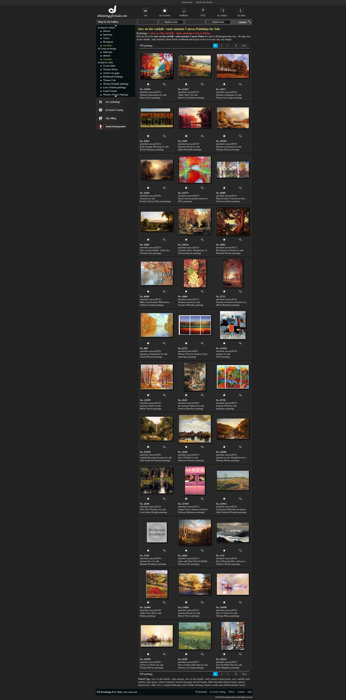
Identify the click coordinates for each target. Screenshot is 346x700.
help (250, 691)
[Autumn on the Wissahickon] (232, 428)
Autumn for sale (147, 198)
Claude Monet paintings (151, 357)
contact (242, 22)
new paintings (113, 101)
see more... (108, 45)
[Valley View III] (157, 584)
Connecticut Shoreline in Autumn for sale (235, 509)
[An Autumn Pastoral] (195, 377)
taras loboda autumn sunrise (232, 685)
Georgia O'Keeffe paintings (190, 305)
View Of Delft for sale (188, 457)
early (247, 679)
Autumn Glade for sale (150, 406)
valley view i (157, 685)
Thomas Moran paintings (227, 149)
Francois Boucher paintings (190, 408)
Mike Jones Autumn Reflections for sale (158, 302)
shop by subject (107, 27)
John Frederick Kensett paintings (155, 460)
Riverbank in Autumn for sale (229, 250)
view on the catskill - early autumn (167, 679)
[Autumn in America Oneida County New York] (233, 273)
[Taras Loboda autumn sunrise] (194, 169)
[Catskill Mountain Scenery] (156, 428)
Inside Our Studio (204, 2)
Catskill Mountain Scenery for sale (156, 457)
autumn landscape (172, 685)
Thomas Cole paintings (150, 253)
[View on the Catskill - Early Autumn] (156, 221)
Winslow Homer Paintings (115, 94)
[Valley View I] (194, 66)
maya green (151, 682)
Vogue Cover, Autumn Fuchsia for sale (196, 509)
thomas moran (230, 682)
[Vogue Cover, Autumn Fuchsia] (195, 480)
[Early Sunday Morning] (156, 117)
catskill (240, 679)
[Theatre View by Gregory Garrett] (194, 325)
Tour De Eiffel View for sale (229, 665)
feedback (184, 15)
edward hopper (200, 682)
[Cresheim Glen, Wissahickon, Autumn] (194, 221)
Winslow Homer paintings (228, 564)
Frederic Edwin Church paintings (155, 201)
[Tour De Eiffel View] (233, 636)
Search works (171, 22)
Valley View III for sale (150, 613)
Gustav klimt (109, 65)
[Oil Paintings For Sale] (112, 18)
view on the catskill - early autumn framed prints (208, 679)
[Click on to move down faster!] (116, 96)
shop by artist (106, 62)
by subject (222, 15)
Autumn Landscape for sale (228, 95)
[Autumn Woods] (194, 117)
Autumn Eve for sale (149, 561)
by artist (241, 15)
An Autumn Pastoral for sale (191, 406)
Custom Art (187, 2)
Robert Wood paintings (150, 408)
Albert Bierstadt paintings (189, 149)
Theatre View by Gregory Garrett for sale (197, 354)
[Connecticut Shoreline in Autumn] (232, 480)
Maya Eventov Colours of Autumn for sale (235, 198)
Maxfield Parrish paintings (228, 253)
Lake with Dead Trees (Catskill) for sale (196, 561)
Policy (231, 691)
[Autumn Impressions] (156, 66)
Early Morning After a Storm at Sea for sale (236, 561)
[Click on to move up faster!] (116, 25)
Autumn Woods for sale (189, 146)
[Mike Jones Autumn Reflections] (156, 273)
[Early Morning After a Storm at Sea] (232, 532)
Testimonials (201, 691)
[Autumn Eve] (156, 532)
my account (164, 15)
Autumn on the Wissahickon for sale (233, 457)
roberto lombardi (166, 682)
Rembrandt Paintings (113, 76)
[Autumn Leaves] (194, 273)
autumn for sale (223, 354)
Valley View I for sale (188, 95)
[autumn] (233, 325)
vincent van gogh (183, 682)
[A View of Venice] (156, 636)
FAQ (203, 15)
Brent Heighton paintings (227, 667)
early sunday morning (192, 685)
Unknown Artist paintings (228, 201)
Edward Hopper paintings (152, 149)
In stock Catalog (217, 691)
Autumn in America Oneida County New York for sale (241, 302)
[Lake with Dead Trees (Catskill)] (194, 532)
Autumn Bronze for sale (189, 613)
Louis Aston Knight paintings (153, 512)
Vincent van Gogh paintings (229, 97)
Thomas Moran (110, 69)
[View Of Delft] (194, 428)
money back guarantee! (116, 126)
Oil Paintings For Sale (109, 691)
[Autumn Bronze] (194, 584)
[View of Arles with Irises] (194, 636)
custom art (204, 39)
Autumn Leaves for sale (189, 302)
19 (236, 45)
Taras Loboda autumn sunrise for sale (195, 198)
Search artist (218, 22)
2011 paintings (185, 201)
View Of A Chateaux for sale (153, 509)
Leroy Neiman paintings (114, 87)
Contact (241, 691)
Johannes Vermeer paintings (191, 460)
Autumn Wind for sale (226, 406)
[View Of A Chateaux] (156, 480)
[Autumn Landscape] (232, 66)
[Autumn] (156, 169)
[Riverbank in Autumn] (233, 221)
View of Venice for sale (226, 613)
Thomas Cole (109, 80)
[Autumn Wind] (232, 377)
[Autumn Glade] (156, 377)
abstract (106, 31)
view (234, 679)
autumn (141, 682)
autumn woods (211, 685)
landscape (107, 34)
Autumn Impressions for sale (153, 95)
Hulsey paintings (147, 616)
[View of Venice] (232, 584)
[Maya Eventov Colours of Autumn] (232, 169)
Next (244, 45)
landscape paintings (187, 357)
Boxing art (108, 41)
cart (145, 15)
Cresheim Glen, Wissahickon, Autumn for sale (199, 250)
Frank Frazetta (110, 91)
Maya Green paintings (150, 97)
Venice (106, 38)
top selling (111, 118)
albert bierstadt (215, 682)
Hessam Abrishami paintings (153, 564)
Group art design (108, 48)
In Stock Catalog (114, 110)
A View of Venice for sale (151, 665)
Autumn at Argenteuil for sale (153, 354)
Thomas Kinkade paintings (116, 83)
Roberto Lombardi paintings (191, 97)
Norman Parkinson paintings (191, 512)
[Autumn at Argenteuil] (156, 325)
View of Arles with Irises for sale (193, 665)
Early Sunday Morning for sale (154, 146)
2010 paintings (223, 357)
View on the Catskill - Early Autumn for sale (160, 250)
